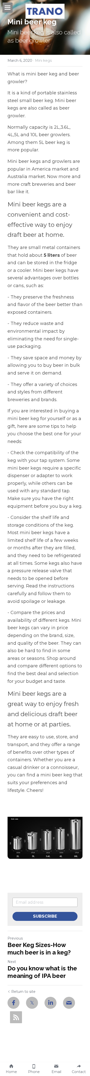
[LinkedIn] (50, 1003)
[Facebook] (14, 1003)
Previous (15, 938)
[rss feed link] (16, 1017)
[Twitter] (32, 1003)
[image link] (45, 11)
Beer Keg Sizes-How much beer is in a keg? (39, 948)
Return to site (23, 991)
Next (12, 961)
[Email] (69, 1003)
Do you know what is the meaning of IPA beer (42, 972)
